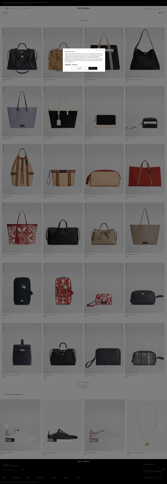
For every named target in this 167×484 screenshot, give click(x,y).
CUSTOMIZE (79, 68)
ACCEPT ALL (93, 68)
